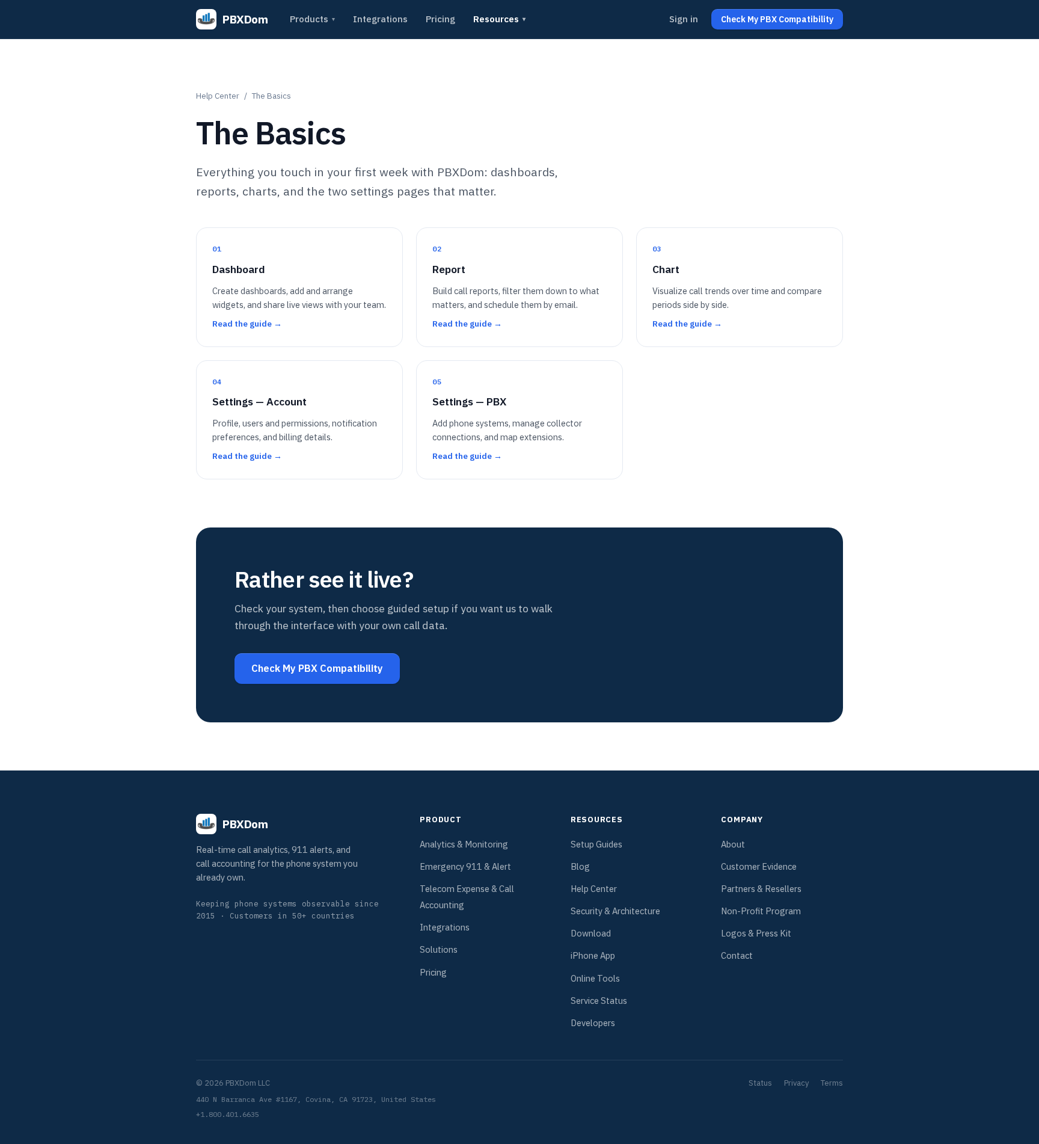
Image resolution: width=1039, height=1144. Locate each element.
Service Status (599, 1000)
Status (760, 1083)
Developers (593, 1023)
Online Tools (595, 978)
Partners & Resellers (761, 888)
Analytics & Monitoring (464, 844)
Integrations (380, 19)
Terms (832, 1083)
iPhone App (593, 955)
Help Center (217, 95)
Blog (580, 866)
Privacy (796, 1083)
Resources (499, 19)
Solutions (439, 949)
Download (591, 933)
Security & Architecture (615, 911)
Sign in (683, 19)
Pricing (440, 19)
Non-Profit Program (761, 911)
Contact (737, 955)
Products (312, 19)
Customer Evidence (759, 866)
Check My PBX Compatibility (317, 668)
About (733, 844)
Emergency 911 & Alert (465, 866)
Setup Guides (596, 844)
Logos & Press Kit (756, 933)
